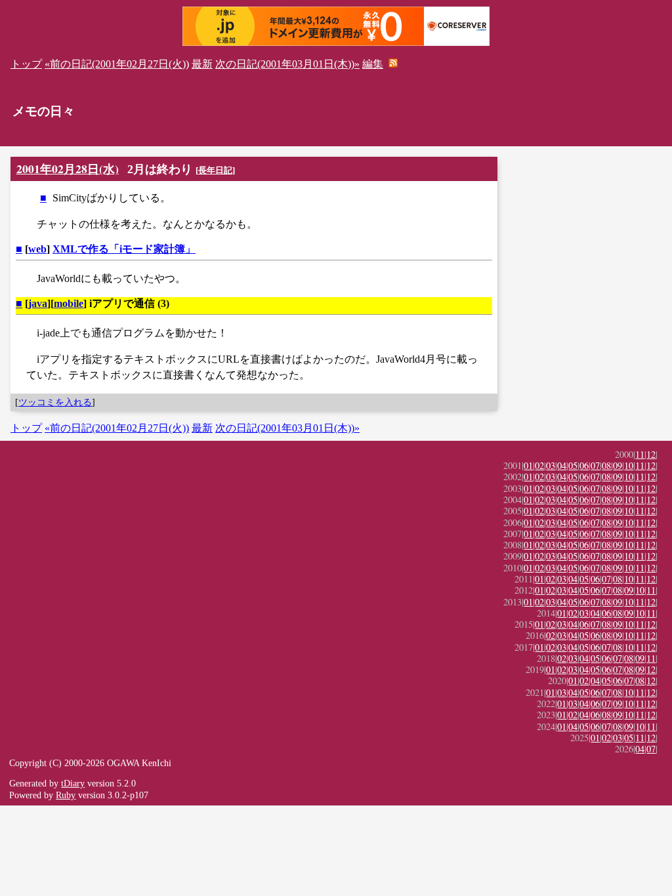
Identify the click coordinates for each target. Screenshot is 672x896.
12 (651, 454)
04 (561, 465)
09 (617, 465)
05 (573, 465)
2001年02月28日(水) (67, 168)
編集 (372, 64)
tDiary (73, 783)
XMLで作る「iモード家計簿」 (124, 249)
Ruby (65, 795)
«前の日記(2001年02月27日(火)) (117, 64)
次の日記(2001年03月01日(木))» (287, 64)
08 (606, 465)
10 (628, 465)
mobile (68, 303)
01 (528, 465)
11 (639, 454)
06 (584, 465)
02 (539, 465)
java (37, 303)
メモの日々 (43, 111)
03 (550, 465)
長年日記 (215, 170)
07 (595, 465)
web (37, 249)
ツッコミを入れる (55, 402)
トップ (26, 64)
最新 (202, 64)
